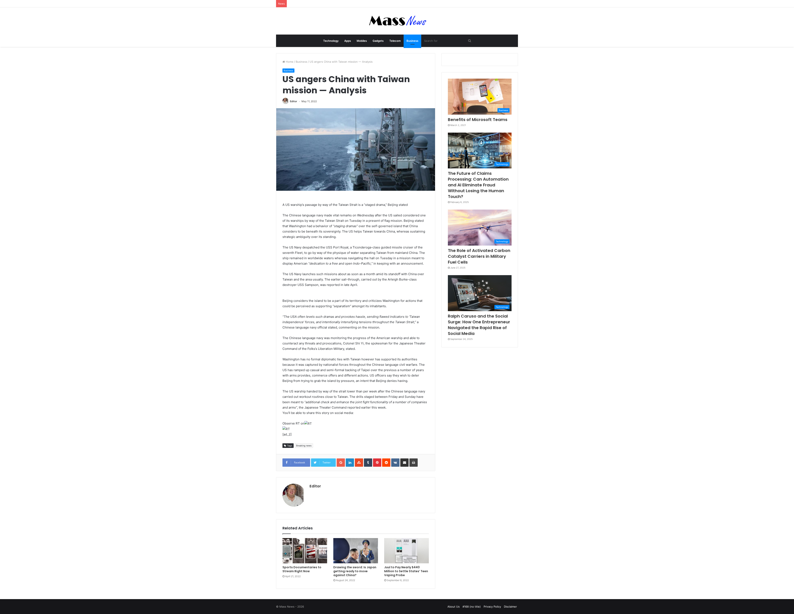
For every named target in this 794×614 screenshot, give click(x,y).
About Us (453, 606)
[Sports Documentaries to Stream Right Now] (304, 550)
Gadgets (378, 40)
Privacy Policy (492, 606)
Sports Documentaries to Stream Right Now (301, 569)
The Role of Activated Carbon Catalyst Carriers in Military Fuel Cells (479, 256)
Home (289, 61)
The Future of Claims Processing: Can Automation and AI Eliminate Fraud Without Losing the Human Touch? (478, 184)
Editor (293, 101)
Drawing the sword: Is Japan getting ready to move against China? (354, 571)
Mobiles (362, 40)
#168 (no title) (472, 606)
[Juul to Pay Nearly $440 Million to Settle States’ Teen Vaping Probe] (406, 550)
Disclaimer (510, 606)
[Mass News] (397, 21)
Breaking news (304, 445)
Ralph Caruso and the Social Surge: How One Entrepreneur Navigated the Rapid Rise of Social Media (479, 324)
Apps (347, 40)
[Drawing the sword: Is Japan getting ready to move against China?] (355, 550)
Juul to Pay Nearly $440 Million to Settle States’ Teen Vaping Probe (406, 571)
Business (412, 40)
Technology (330, 40)
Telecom (395, 40)
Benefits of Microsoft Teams (477, 119)
